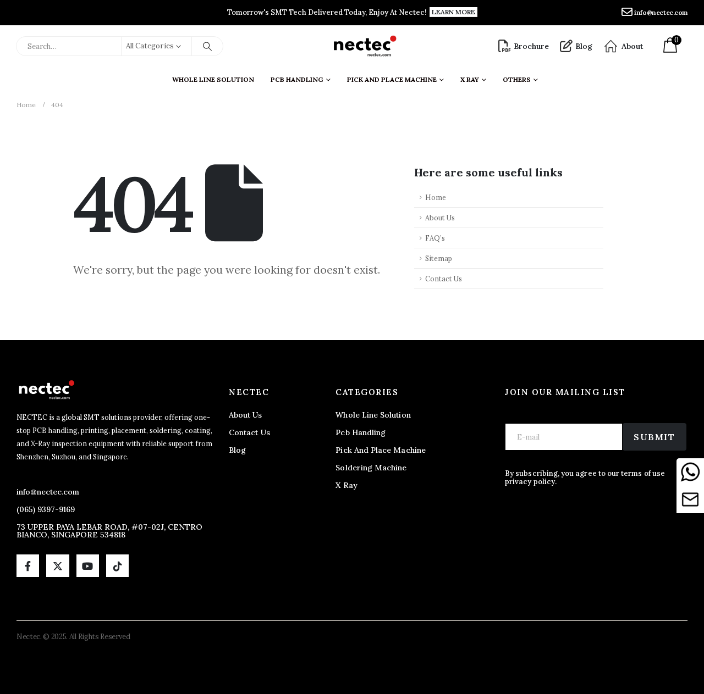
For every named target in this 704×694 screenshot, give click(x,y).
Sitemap (438, 258)
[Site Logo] (364, 46)
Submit (654, 436)
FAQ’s (435, 238)
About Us (440, 217)
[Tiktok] (117, 565)
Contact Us (443, 278)
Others (517, 79)
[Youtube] (87, 565)
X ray (469, 79)
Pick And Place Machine (392, 79)
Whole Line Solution (213, 79)
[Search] (207, 46)
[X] (57, 565)
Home (435, 197)
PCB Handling (297, 79)
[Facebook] (27, 565)
